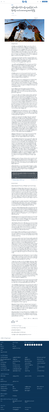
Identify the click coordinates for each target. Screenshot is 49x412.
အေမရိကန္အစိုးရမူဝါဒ (16, 409)
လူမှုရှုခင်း (26, 357)
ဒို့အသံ (38, 368)
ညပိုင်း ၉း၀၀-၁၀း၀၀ (16, 381)
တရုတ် (2, 350)
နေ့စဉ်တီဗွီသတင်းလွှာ (4, 386)
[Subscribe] (41, 345)
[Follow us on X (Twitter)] (28, 345)
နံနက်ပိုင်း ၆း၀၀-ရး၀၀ (4, 381)
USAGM (2, 407)
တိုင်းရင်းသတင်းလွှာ (40, 359)
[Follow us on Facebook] (25, 345)
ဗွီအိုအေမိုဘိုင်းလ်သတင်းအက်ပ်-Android (29, 402)
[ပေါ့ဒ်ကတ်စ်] (39, 345)
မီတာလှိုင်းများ (15, 395)
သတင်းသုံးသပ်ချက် (3, 362)
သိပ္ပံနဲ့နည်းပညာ (15, 359)
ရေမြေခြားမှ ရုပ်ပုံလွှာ (28, 386)
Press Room (2, 409)
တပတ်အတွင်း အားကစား (40, 361)
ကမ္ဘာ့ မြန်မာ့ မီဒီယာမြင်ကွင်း (17, 357)
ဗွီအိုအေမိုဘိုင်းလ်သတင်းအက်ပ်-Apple (17, 402)
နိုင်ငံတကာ (2, 346)
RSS (13, 344)
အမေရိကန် (2, 348)
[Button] (36, 18)
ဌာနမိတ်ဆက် (2, 395)
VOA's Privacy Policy (28, 407)
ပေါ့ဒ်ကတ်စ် (14, 346)
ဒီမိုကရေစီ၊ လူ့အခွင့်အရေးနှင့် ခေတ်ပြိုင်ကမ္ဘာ (6, 360)
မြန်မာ (12, 4)
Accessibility (27, 409)
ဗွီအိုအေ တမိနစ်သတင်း (40, 386)
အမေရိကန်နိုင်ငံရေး (3, 366)
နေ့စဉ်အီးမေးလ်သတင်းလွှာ (16, 348)
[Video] (40, 1)
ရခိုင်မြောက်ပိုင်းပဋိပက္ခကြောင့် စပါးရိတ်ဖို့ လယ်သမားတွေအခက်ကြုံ (23, 173)
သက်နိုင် (12, 13)
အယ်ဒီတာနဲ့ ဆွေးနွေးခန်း (4, 357)
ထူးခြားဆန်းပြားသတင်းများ (17, 370)
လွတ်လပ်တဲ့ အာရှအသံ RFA (17, 407)
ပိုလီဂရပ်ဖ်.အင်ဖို (27, 388)
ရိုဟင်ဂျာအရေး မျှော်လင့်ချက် (41, 357)
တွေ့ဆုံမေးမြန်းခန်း (15, 390)
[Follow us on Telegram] (34, 345)
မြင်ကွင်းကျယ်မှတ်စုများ (28, 361)
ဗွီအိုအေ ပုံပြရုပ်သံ (27, 390)
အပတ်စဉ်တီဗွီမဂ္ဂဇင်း (4, 390)
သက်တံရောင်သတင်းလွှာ (40, 370)
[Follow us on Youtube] (30, 345)
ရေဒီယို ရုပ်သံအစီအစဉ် (4, 388)
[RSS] (37, 345)
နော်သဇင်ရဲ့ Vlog (39, 388)
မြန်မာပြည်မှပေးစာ (27, 359)
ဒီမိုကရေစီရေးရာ (3, 364)
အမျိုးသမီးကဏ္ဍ (27, 370)
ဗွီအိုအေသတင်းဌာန (16, 174)
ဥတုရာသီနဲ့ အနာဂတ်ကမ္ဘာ (16, 361)
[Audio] (37, 1)
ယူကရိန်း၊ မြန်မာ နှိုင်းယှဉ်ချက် (17, 368)
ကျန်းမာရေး (26, 368)
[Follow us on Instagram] (32, 345)
